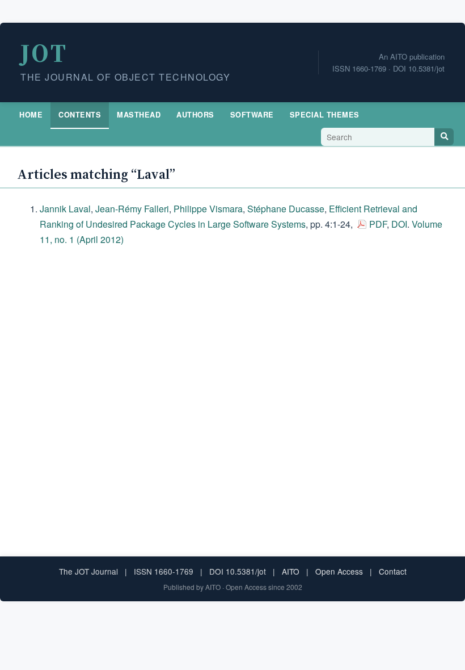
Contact (393, 571)
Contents (79, 115)
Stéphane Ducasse (285, 208)
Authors (195, 115)
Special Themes (325, 115)
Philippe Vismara (208, 208)
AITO (290, 571)
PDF (378, 224)
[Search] (444, 136)
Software (252, 115)
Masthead (138, 115)
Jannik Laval (65, 208)
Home (31, 115)
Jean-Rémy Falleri (132, 208)
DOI (399, 224)
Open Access (339, 571)
